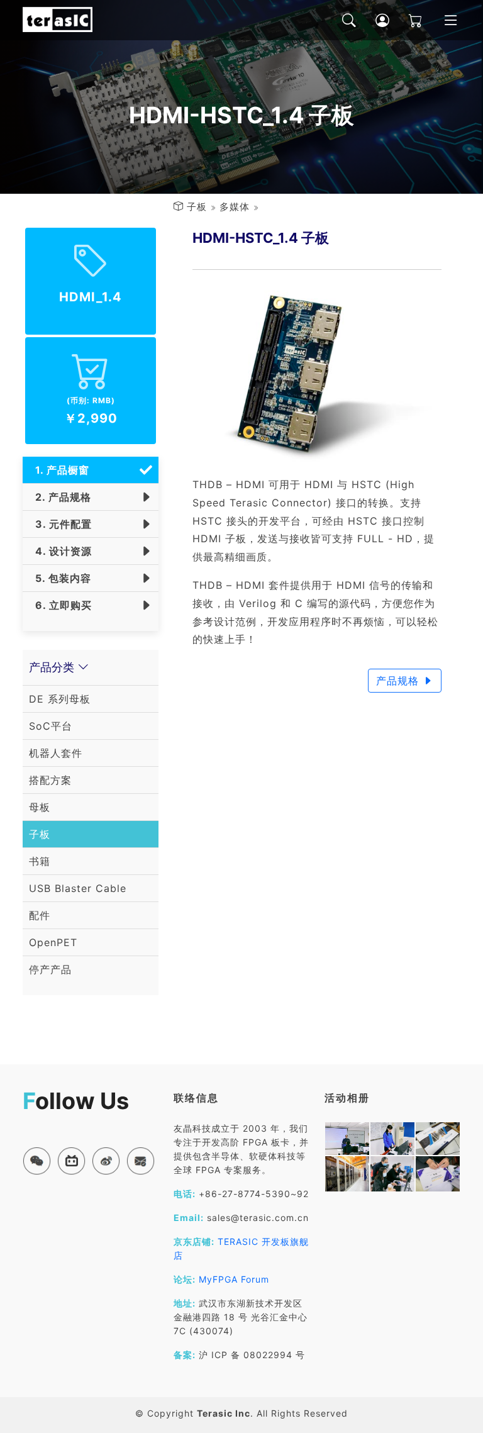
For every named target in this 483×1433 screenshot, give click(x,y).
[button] (37, 1161)
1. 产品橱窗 (59, 470)
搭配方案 (50, 780)
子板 (197, 207)
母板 (39, 807)
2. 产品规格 (60, 497)
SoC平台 (50, 726)
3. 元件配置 (60, 524)
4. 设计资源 (60, 551)
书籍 (39, 861)
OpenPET (53, 942)
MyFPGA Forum (234, 1279)
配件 (39, 915)
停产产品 (50, 969)
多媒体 (234, 207)
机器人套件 (55, 753)
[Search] (340, 20)
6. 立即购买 (60, 605)
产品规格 (399, 680)
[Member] (373, 20)
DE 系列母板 (60, 699)
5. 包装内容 (60, 578)
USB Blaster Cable (77, 888)
